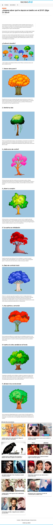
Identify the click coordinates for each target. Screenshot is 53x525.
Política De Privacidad (25, 520)
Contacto (18, 520)
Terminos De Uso (33, 520)
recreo (26, 2)
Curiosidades (4, 8)
